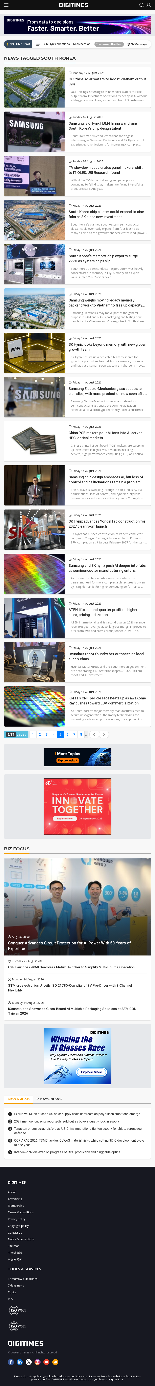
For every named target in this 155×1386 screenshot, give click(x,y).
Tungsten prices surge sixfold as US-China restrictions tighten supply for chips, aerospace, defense (78, 1131)
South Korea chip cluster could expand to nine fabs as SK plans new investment (106, 214)
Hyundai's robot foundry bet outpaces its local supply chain (106, 656)
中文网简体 (15, 1259)
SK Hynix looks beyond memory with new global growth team (107, 347)
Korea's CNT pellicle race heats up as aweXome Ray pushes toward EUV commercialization (107, 700)
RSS (10, 1299)
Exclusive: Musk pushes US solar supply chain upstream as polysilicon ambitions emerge (77, 1114)
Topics (12, 1292)
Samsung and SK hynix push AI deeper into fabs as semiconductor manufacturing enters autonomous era (107, 568)
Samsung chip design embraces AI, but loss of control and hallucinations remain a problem (106, 479)
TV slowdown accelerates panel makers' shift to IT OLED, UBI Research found (106, 170)
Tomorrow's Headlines (109, 44)
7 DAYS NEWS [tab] (49, 1099)
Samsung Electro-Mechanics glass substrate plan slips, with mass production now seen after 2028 (107, 391)
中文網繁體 (15, 1253)
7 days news (16, 1285)
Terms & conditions (21, 1212)
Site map (13, 1246)
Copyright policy (18, 1226)
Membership (16, 1206)
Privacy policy (16, 1219)
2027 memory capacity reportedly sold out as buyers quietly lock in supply (66, 1121)
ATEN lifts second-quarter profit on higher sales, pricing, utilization (103, 612)
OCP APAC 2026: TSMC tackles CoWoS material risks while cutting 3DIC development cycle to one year (79, 1143)
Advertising (15, 1199)
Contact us (15, 1232)
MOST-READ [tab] (18, 1099)
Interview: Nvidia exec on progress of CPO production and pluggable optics (67, 1152)
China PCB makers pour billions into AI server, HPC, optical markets (105, 435)
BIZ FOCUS (16, 849)
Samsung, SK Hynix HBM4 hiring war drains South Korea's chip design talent (103, 125)
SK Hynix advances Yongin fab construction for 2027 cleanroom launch (107, 523)
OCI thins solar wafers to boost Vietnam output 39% (107, 81)
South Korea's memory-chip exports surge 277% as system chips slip (103, 258)
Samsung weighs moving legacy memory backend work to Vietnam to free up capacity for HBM (105, 303)
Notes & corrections (21, 1239)
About (12, 1192)
